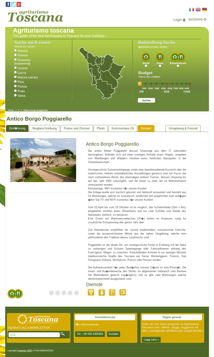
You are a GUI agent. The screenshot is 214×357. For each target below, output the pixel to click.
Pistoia (22, 86)
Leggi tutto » (151, 339)
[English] (198, 9)
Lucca (22, 72)
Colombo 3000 (24, 350)
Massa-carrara (28, 77)
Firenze (23, 55)
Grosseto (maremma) (22, 61)
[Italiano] (192, 9)
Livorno (23, 68)
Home (11, 110)
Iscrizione (196, 19)
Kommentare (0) (123, 128)
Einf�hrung (17, 128)
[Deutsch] (205, 9)
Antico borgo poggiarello (35, 110)
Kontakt (146, 128)
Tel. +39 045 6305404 (90, 333)
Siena (21, 95)
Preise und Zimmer (77, 128)
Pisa (21, 82)
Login (177, 20)
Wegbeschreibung (44, 128)
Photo (101, 128)
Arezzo (22, 50)
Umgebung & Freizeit (183, 128)
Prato (21, 91)
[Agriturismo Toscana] (35, 22)
